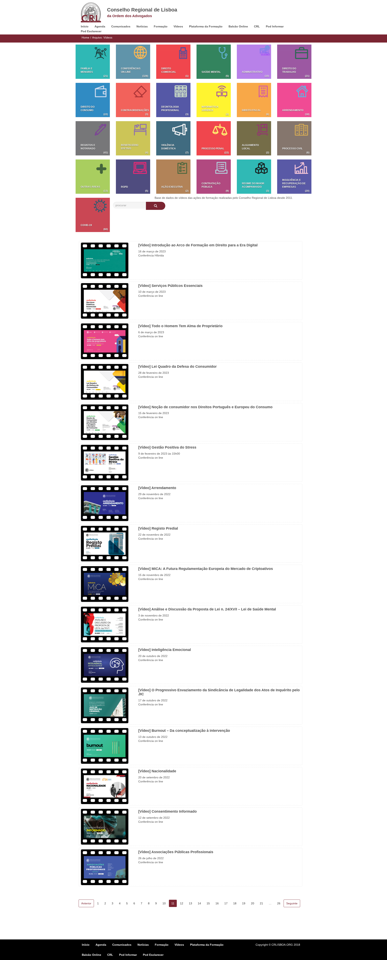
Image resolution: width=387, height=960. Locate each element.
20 (252, 903)
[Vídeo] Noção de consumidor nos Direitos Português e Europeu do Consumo (205, 407)
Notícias (142, 26)
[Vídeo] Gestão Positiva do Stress (167, 447)
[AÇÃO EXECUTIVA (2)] (173, 176)
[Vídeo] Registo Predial (158, 528)
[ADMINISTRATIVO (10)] (254, 61)
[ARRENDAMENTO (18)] (294, 99)
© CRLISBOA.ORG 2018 (284, 944)
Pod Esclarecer (91, 31)
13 (190, 903)
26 (278, 903)
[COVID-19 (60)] (93, 214)
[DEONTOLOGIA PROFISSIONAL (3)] (173, 99)
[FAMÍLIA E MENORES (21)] (93, 61)
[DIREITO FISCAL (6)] (254, 99)
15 (208, 903)
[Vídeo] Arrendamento (157, 488)
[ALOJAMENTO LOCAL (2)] (254, 138)
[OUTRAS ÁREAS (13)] (93, 176)
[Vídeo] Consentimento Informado (167, 811)
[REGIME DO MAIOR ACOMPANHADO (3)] (254, 176)
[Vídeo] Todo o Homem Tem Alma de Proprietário (180, 326)
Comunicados (120, 26)
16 (217, 903)
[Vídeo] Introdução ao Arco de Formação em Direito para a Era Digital (198, 245)
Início (84, 26)
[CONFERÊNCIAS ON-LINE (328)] (133, 61)
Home (85, 37)
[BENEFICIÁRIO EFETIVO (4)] (133, 138)
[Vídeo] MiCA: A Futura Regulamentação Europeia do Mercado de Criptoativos (205, 569)
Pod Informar (275, 26)
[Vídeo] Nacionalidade (157, 771)
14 (199, 903)
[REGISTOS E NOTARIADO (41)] (93, 138)
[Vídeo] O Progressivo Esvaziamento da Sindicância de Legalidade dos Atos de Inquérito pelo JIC (219, 692)
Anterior (86, 903)
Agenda (100, 26)
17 (226, 903)
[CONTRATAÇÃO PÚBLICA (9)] (214, 176)
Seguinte (292, 903)
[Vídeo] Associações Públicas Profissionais (175, 852)
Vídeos (178, 26)
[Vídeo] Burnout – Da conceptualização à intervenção (184, 731)
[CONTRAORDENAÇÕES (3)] (133, 99)
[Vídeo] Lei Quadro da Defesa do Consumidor (177, 366)
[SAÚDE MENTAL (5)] (214, 61)
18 (234, 903)
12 (181, 903)
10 (164, 903)
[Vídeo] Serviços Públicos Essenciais (170, 286)
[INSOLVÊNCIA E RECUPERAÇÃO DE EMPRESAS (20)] (294, 176)
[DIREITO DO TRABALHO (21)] (294, 61)
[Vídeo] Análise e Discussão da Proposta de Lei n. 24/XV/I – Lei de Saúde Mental (207, 609)
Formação (160, 26)
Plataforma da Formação (206, 26)
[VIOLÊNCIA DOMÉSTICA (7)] (173, 138)
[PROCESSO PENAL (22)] (214, 138)
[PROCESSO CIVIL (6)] (294, 138)
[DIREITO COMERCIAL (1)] (173, 61)
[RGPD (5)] (133, 176)
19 (243, 903)
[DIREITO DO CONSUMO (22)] (93, 99)
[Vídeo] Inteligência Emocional (164, 650)
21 (261, 903)
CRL (257, 26)
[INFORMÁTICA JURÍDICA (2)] (214, 99)
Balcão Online (238, 26)
